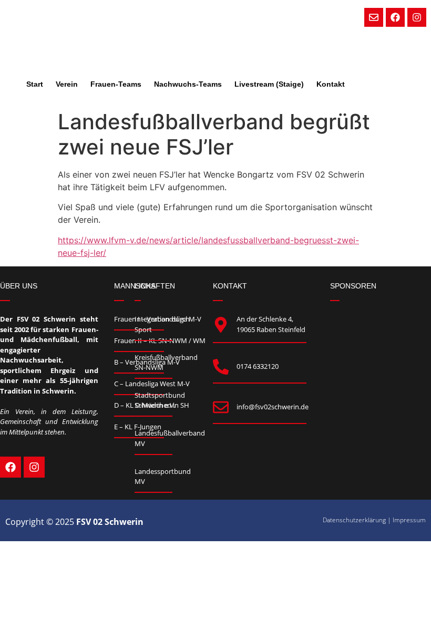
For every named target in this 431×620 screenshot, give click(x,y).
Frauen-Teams (115, 84)
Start (34, 84)
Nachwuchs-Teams (188, 84)
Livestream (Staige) (269, 84)
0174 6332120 (258, 366)
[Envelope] (373, 17)
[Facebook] (395, 17)
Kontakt (330, 84)
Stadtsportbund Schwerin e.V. (160, 400)
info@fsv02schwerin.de (273, 406)
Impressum (409, 519)
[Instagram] (416, 17)
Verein (67, 84)
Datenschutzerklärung (354, 519)
